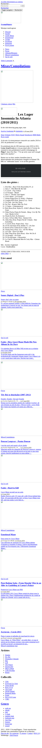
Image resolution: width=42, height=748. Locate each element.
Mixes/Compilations (12, 55)
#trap (2, 135)
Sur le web (8, 57)
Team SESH (9, 685)
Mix (13, 104)
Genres (5, 703)
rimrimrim (19, 131)
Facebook (8, 41)
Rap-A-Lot (9, 687)
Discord (8, 32)
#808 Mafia (36, 135)
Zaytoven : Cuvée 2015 (11, 632)
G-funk (7, 714)
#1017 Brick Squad (17, 135)
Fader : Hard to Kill (10, 488)
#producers (28, 135)
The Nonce (9, 665)
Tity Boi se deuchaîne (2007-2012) (16, 395)
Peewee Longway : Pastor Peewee (15, 441)
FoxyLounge (9, 45)
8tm (6, 661)
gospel (7, 726)
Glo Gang (8, 689)
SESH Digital (10, 691)
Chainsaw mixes (6, 104)
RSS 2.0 (37, 733)
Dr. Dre (7, 657)
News (7, 49)
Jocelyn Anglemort (7, 131)
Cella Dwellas (10, 670)
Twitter (7, 39)
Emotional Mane (8, 534)
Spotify (7, 34)
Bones (7, 672)
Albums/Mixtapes (11, 53)
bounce (7, 722)
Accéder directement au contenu (12, 2)
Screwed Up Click (11, 684)
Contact (30, 733)
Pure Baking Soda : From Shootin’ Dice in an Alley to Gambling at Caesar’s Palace (21, 584)
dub (6, 712)
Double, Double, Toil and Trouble (12, 399)
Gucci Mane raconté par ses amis (12, 492)
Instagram (8, 43)
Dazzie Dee (9, 667)
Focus (7, 51)
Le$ (6, 663)
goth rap (8, 708)
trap (16, 646)
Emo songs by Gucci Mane (10, 539)
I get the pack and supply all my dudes (14, 445)
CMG (7, 699)
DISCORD (5, 253)
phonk (7, 710)
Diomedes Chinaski (12, 659)
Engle (7, 695)
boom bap (8, 724)
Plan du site (5, 733)
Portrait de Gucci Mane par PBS (12, 589)
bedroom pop (9, 718)
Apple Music (9, 36)
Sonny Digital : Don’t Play (12, 295)
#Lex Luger (5, 137)
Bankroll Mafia (10, 693)
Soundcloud (9, 38)
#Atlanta (8, 135)
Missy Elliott (9, 669)
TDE (7, 682)
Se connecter (14, 733)
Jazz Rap (8, 720)
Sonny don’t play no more (10, 299)
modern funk (9, 716)
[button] (5, 8)
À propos (23, 733)
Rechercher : (5, 4)
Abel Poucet (14, 735)
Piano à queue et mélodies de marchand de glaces (17, 636)
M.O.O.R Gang (10, 697)
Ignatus (7, 655)
